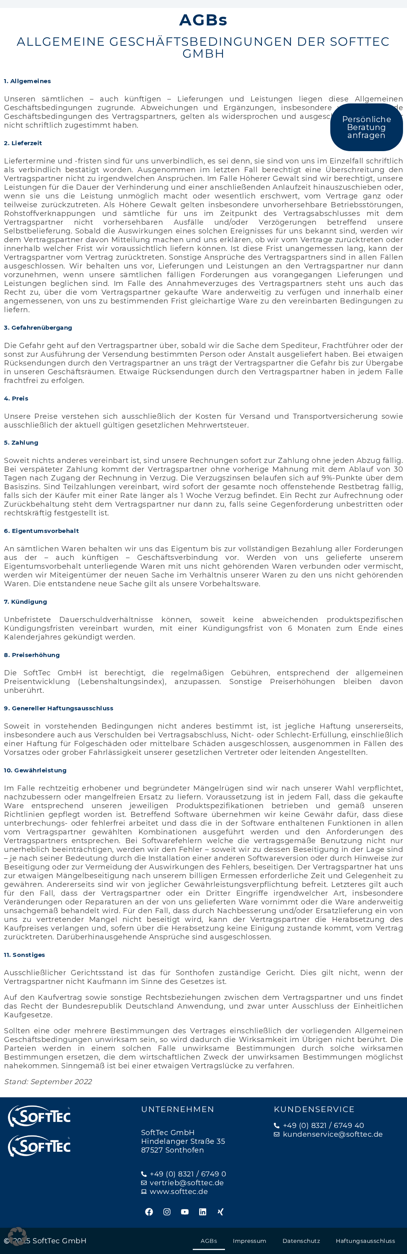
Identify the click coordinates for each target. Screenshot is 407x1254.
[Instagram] (167, 1212)
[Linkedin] (203, 1212)
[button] (17, 1236)
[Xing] (221, 1212)
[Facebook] (149, 1212)
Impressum (250, 1240)
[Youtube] (185, 1212)
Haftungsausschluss (365, 1240)
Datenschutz (301, 1240)
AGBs (209, 1240)
